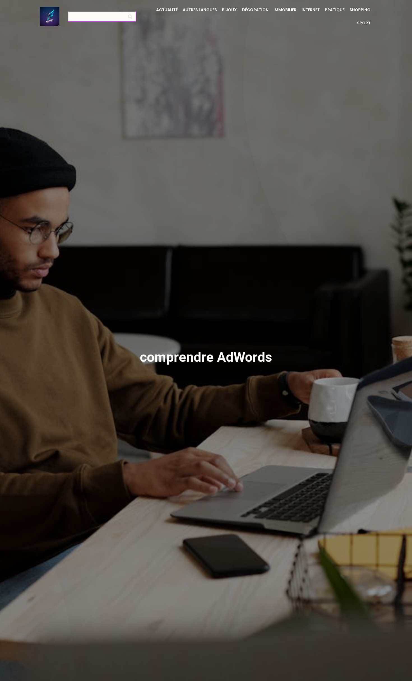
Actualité (167, 10)
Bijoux (229, 10)
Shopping (360, 10)
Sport (364, 23)
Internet (311, 10)
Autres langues (200, 10)
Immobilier (285, 10)
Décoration (255, 10)
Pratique (334, 10)
